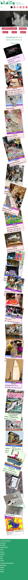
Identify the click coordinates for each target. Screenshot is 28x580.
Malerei (5, 32)
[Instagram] (17, 7)
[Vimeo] (20, 7)
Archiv (2, 549)
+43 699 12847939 (5, 541)
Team (1, 558)
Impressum (3, 543)
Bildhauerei (23, 28)
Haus (1, 556)
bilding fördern (4, 547)
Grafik (14, 32)
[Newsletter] (26, 7)
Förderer (2, 554)
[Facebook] (14, 7)
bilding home (4, 1)
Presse (2, 560)
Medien (23, 32)
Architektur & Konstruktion (9, 28)
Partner (2, 552)
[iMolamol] (11, 7)
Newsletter (3, 545)
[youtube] (23, 7)
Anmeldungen (10, 37)
